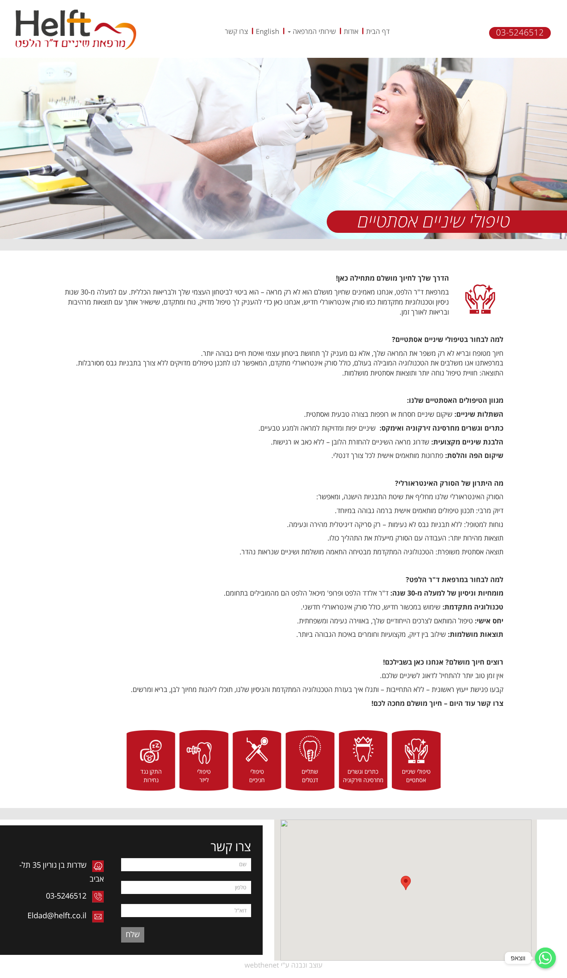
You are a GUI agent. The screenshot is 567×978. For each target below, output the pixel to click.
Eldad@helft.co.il (57, 916)
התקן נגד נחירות (151, 776)
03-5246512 (520, 33)
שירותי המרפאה (313, 31)
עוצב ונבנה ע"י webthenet (283, 965)
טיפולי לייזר (204, 776)
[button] (406, 883)
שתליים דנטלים (310, 776)
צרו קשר (236, 31)
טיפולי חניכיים (257, 776)
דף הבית (378, 31)
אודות (351, 31)
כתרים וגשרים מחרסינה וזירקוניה (363, 776)
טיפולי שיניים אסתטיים (416, 776)
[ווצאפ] (545, 958)
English (267, 31)
